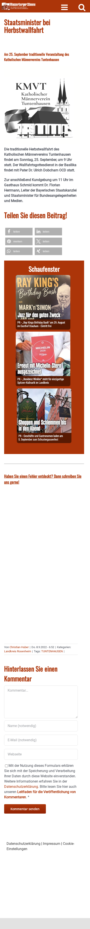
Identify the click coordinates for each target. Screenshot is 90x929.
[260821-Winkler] (43, 334)
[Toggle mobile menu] (65, 7)
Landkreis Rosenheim (17, 651)
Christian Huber (19, 647)
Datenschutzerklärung (23, 844)
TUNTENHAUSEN (52, 651)
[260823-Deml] (44, 391)
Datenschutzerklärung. (21, 787)
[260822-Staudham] (43, 277)
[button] (19, 231)
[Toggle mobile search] (82, 7)
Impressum (51, 844)
